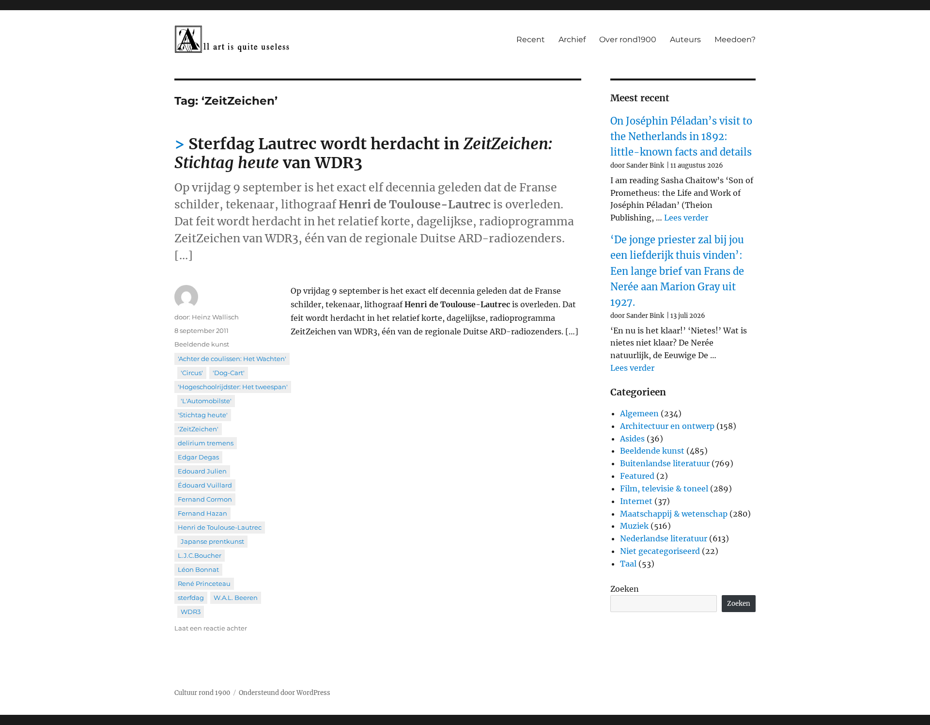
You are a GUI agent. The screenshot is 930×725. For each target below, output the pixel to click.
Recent (530, 39)
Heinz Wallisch (215, 317)
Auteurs (685, 39)
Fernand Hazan (202, 513)
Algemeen (639, 413)
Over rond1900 (627, 39)
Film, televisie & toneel (664, 488)
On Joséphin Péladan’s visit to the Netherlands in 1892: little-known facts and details (681, 136)
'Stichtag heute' (203, 415)
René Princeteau (204, 583)
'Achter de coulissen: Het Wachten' (232, 358)
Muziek (634, 526)
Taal (628, 563)
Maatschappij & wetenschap (674, 514)
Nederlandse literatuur (663, 538)
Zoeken (624, 589)
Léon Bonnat (198, 569)
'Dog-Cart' (229, 373)
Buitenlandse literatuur (665, 463)
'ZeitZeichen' (198, 429)
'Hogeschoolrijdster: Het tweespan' (233, 387)
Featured (637, 476)
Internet (636, 501)
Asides (632, 438)
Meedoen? (735, 39)
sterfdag (191, 597)
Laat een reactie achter (210, 628)
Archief (572, 39)
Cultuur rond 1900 (202, 693)
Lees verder (686, 217)
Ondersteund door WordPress (284, 693)
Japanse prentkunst (212, 541)
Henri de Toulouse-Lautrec (220, 527)
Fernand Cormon (205, 499)
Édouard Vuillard (205, 485)
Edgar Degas (198, 457)
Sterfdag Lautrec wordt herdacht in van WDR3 (363, 153)
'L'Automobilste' (206, 401)
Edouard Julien (202, 471)
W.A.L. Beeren (236, 597)
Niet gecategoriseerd (660, 551)
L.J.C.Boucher (199, 555)
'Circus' (192, 373)
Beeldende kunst (201, 344)
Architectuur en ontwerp (667, 426)
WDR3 (191, 611)
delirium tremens (205, 443)
